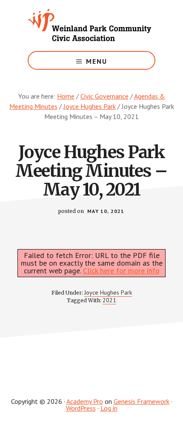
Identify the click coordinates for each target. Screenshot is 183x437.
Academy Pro (84, 401)
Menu (96, 61)
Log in (108, 408)
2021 (109, 300)
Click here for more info (121, 270)
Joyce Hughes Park (108, 292)
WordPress (81, 408)
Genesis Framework (141, 401)
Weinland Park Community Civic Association (91, 26)
